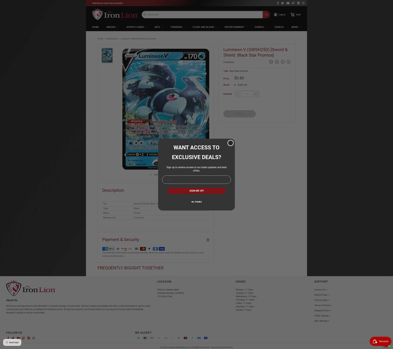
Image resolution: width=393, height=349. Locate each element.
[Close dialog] (230, 143)
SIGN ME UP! (196, 190)
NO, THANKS (196, 202)
